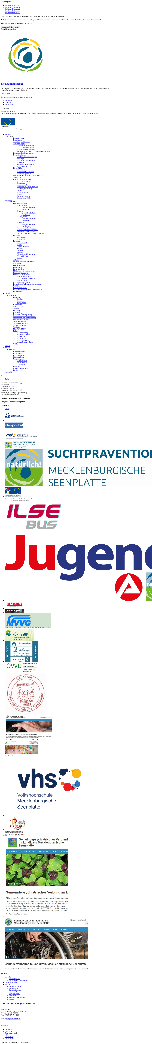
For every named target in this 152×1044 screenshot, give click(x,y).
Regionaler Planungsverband (22, 314)
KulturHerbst (21, 338)
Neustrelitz (20, 222)
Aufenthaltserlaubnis (24, 181)
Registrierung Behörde (24, 198)
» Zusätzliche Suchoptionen (10, 395)
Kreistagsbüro (17, 353)
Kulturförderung (22, 333)
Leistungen (21, 183)
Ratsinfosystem (22, 361)
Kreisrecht (20, 162)
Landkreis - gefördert (24, 174)
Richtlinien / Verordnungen (26, 160)
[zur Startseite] (16, 97)
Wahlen (15, 344)
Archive (16, 260)
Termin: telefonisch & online (26, 228)
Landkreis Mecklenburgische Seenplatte (18, 1003)
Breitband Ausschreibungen (26, 149)
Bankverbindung (18, 269)
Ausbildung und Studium (21, 142)
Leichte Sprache (14, 979)
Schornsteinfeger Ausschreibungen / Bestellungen (33, 151)
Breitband (16, 310)
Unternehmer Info (23, 192)
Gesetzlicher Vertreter (24, 166)
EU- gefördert (21, 170)
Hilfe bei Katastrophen (29, 278)
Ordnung (20, 248)
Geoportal (16, 312)
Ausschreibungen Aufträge (26, 145)
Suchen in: (4, 391)
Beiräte (15, 370)
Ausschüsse (21, 364)
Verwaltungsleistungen (20, 273)
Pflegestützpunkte (19, 291)
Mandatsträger (22, 362)
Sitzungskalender (18, 357)
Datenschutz (9, 102)
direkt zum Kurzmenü (12, 5)
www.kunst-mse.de (23, 334)
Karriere (7, 346)
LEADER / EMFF (19, 329)
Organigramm (17, 263)
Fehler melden (9, 104)
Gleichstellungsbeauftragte (22, 282)
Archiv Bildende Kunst (25, 342)
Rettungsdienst (22, 280)
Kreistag (7, 348)
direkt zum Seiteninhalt (12, 13)
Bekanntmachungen (19, 155)
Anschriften (21, 239)
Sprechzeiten (26, 209)
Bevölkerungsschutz (24, 276)
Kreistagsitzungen (19, 355)
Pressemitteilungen (19, 138)
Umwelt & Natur (22, 256)
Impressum (8, 101)
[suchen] (21, 129)
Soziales (20, 252)
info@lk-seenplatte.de (13, 1019)
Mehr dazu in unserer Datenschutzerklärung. (17, 23)
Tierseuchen (17, 177)
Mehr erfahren (5, 93)
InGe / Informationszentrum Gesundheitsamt (27, 290)
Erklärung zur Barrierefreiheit (18, 981)
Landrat (19, 299)
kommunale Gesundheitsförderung (24, 318)
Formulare (16, 241)
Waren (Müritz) (22, 217)
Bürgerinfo (8, 200)
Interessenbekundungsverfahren (23, 153)
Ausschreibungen (19, 144)
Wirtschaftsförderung (20, 325)
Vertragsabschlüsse (28, 147)
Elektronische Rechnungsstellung (24, 271)
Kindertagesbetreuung (24, 188)
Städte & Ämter (18, 306)
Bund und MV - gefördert (25, 172)
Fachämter (16, 235)
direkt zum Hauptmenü (12, 9)
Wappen (16, 308)
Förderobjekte (17, 168)
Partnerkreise (17, 304)
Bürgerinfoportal (18, 359)
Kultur (19, 258)
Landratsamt (17, 297)
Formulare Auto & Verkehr (26, 232)
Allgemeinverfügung (24, 185)
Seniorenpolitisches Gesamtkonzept (24, 316)
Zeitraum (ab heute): (7, 393)
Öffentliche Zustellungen (25, 164)
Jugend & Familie (23, 246)
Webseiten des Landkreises (22, 319)
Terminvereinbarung (12, 83)
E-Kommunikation (19, 265)
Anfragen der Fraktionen (21, 368)
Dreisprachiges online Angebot (27, 187)
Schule (19, 190)
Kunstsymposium (23, 340)
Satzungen (20, 159)
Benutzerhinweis (10, 1033)
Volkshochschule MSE (20, 323)
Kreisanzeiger (17, 140)
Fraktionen (16, 366)
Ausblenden (5, 27)
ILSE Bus (16, 286)
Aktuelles (8, 134)
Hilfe (6, 1035)
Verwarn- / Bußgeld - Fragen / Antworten (30, 233)
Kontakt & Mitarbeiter (29, 207)
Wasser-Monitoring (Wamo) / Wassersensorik (28, 175)
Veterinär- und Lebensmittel (26, 254)
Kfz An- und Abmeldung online (27, 230)
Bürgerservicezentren (20, 203)
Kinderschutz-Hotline (20, 288)
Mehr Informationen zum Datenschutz (13, 115)
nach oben (4, 973)
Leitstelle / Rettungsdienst (21, 275)
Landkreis (8, 293)
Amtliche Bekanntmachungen (27, 157)
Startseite (8, 977)
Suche (7, 379)
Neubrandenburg (22, 205)
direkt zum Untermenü (12, 11)
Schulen (20, 250)
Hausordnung (17, 267)
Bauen (19, 245)
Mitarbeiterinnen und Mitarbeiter (23, 261)
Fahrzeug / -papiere (23, 196)
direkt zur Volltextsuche (12, 7)
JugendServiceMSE (19, 321)
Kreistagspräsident (19, 351)
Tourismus (16, 327)
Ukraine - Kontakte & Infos (22, 179)
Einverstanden (15, 27)
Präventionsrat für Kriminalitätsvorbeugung (27, 284)
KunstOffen (21, 336)
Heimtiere (20, 194)
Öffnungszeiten (22, 237)
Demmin (20, 211)
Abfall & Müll (22, 243)
